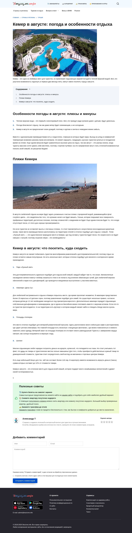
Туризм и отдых (37, 11)
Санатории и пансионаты (95, 503)
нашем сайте (67, 395)
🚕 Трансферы (81, 4)
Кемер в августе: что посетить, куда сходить (37, 102)
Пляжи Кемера (25, 98)
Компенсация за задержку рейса (98, 500)
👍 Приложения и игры (98, 4)
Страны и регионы (20, 11)
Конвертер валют (92, 509)
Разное (77, 11)
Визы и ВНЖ (67, 11)
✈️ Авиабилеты (53, 4)
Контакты (53, 509)
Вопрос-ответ (51, 11)
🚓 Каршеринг (67, 4)
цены (23, 351)
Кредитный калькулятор (94, 506)
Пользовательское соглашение (61, 500)
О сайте (52, 506)
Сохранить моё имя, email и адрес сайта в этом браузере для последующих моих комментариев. (46, 476)
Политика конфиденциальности (61, 503)
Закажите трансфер (27, 410)
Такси (88, 512)
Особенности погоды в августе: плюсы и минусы (39, 94)
